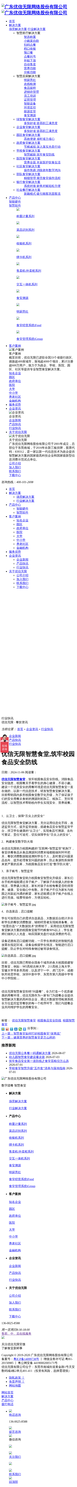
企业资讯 (15, 555)
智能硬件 (22, 508)
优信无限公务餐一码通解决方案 (30, 1053)
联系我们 (22, 583)
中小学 (20, 540)
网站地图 (15, 1385)
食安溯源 (15, 1165)
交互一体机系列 (19, 1158)
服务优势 (15, 551)
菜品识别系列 (18, 1130)
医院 (19, 532)
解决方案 (15, 492)
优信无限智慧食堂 (24, 1020)
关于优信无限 (18, 571)
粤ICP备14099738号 (26, 1359)
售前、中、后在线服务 (16, 1333)
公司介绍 (22, 575)
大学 (19, 536)
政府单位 (22, 528)
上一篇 (31, 1033)
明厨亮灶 (15, 1172)
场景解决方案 (18, 29)
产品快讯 (22, 563)
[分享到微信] (20, 1029)
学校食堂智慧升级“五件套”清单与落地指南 (37, 1068)
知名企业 (22, 520)
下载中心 (22, 587)
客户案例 (15, 516)
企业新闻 (22, 559)
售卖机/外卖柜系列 (21, 1151)
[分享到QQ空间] (3, 1029)
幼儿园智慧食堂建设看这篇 (27, 1057)
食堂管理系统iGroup (22, 1186)
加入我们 (22, 579)
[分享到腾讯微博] (11, 1029)
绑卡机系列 (16, 1144)
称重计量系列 (18, 1123)
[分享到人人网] (16, 1029)
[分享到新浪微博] (7, 1029)
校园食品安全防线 (49, 1020)
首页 (12, 489)
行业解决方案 (37, 29)
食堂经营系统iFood (21, 1179)
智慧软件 (22, 512)
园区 (19, 524)
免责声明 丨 (17, 1381)
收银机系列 (16, 1137)
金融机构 (22, 547)
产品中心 (15, 504)
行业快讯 (22, 567)
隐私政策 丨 (17, 1377)
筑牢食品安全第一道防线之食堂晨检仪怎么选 (39, 1061)
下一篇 (28, 1037)
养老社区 (22, 543)
